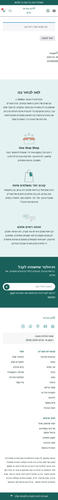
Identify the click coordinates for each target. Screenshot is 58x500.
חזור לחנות (47, 38)
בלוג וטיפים (18, 367)
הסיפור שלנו (18, 357)
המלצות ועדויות (16, 377)
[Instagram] (22, 326)
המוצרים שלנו (17, 362)
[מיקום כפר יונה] (37, 326)
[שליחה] (7, 287)
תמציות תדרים (48, 392)
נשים (53, 362)
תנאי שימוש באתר (46, 423)
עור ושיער (50, 367)
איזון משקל (50, 403)
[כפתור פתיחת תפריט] (54, 10)
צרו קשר (20, 382)
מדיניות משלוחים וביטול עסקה (47, 430)
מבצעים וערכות (48, 357)
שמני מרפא (49, 387)
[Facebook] (30, 326)
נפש (53, 377)
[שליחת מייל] (45, 326)
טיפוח (52, 382)
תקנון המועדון (49, 437)
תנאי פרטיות (49, 443)
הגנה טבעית (49, 408)
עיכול (53, 372)
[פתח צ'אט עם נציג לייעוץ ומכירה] (52, 326)
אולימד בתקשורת (15, 372)
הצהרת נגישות (48, 448)
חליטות (51, 398)
